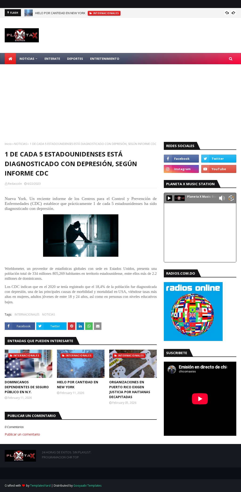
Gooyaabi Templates (87, 486)
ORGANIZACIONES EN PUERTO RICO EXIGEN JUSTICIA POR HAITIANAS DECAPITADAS (129, 389)
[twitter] (218, 159)
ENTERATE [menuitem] (52, 58)
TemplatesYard (40, 486)
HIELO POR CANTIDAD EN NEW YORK (60, 13)
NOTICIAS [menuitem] (27, 58)
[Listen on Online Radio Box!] (231, 198)
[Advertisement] (120, 99)
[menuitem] (10, 58)
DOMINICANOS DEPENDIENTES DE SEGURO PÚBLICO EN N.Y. (27, 387)
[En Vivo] (169, 198)
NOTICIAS (20, 144)
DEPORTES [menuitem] (75, 58)
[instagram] (181, 169)
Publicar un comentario (22, 434)
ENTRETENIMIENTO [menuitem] (104, 58)
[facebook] (181, 159)
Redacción (15, 184)
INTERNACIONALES (27, 314)
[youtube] (218, 169)
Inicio (8, 144)
